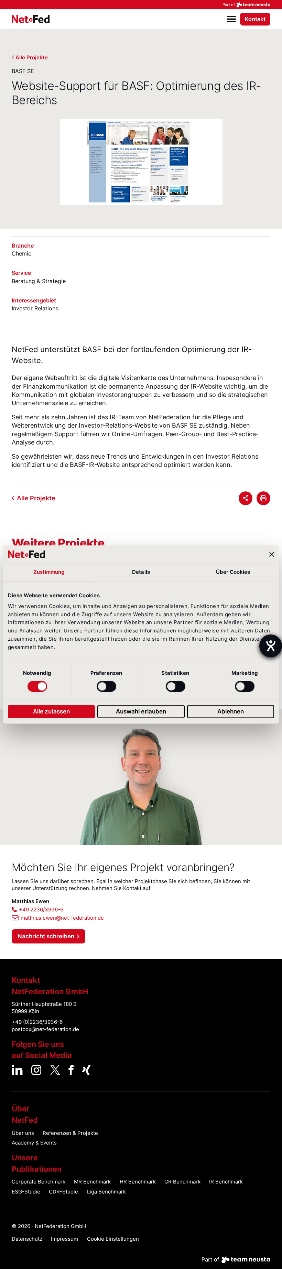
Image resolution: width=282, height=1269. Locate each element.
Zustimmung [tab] (49, 572)
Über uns (23, 1133)
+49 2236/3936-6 (41, 910)
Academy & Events (34, 1143)
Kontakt (255, 19)
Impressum (64, 1239)
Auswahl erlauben (141, 711)
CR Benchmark (182, 1182)
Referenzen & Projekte (70, 1133)
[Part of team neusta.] (141, 4)
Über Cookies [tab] (233, 572)
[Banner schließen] (271, 554)
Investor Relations (35, 308)
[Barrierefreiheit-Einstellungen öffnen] (270, 645)
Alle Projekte (31, 57)
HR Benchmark (138, 1182)
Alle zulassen (51, 711)
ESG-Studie (26, 1192)
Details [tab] (141, 572)
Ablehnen (230, 711)
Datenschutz (27, 1239)
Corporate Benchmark (38, 1182)
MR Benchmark (92, 1182)
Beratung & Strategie (39, 281)
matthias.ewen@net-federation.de (62, 918)
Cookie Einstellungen (113, 1239)
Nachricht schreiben (46, 936)
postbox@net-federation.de (45, 1029)
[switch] (106, 686)
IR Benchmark (226, 1182)
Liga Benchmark (106, 1192)
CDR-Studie (63, 1192)
